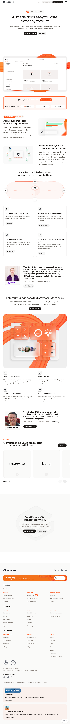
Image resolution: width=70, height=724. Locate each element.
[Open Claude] (8, 677)
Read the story (9, 700)
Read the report (9, 717)
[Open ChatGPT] (4, 677)
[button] (46, 99)
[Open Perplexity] (12, 677)
